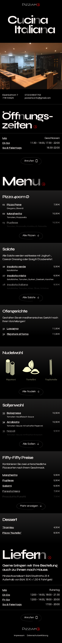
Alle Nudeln (29, 391)
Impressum (19, 635)
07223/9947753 (33, 95)
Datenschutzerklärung (37, 635)
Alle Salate (29, 297)
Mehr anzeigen (29, 505)
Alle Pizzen (29, 235)
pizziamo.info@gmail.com (38, 98)
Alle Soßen (29, 443)
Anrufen (29, 160)
